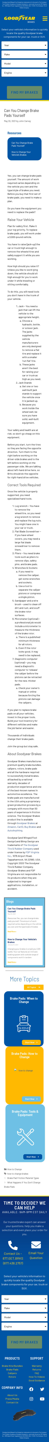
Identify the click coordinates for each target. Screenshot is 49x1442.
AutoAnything (14, 830)
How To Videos (37, 1376)
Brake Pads (12, 1369)
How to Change (14, 1169)
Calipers (12, 1373)
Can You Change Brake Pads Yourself (22, 144)
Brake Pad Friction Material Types (23, 1177)
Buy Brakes (30, 826)
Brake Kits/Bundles (12, 1365)
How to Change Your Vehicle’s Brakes (21, 153)
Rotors (12, 1376)
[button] (24, 92)
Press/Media (12, 1398)
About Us (12, 1395)
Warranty (37, 1365)
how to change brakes (17, 1173)
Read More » (12, 931)
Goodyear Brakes (26, 823)
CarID (20, 826)
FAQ (37, 1373)
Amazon (11, 826)
